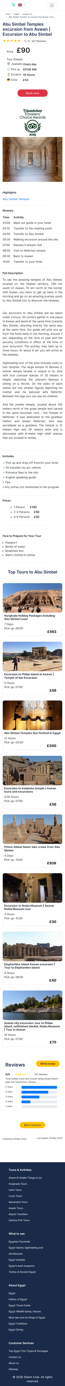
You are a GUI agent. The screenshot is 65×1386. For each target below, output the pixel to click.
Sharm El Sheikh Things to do (25, 1177)
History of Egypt (18, 1299)
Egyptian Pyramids (19, 1241)
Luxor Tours (15, 1195)
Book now (32, 93)
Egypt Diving (16, 1329)
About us (14, 1363)
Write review (47, 1063)
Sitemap (13, 1369)
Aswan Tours (29, 14)
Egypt (16, 14)
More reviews (32, 1125)
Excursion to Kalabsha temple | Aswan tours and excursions (30, 790)
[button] (21, 4)
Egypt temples (17, 1259)
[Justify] (52, 5)
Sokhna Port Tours (19, 1220)
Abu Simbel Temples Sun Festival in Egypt (32, 733)
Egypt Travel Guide (19, 1305)
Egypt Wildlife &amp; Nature (25, 1311)
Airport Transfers (18, 1214)
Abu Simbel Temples (16, 199)
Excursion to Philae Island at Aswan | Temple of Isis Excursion (29, 675)
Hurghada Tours (18, 1183)
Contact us (15, 1356)
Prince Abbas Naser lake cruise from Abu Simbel (32, 848)
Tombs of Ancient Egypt (22, 1271)
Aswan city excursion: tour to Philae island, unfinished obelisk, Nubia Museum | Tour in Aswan (32, 1026)
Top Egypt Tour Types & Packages (28, 1350)
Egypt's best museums (21, 1265)
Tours (8, 14)
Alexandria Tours (18, 1202)
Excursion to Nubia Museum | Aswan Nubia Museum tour (29, 907)
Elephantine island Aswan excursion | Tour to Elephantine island (29, 965)
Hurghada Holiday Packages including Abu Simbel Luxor (29, 617)
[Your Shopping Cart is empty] (13, 5)
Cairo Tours (15, 1189)
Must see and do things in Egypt (27, 1317)
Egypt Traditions (18, 1323)
